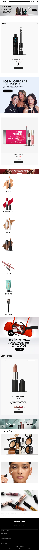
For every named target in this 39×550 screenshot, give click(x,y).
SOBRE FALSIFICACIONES (19, 546)
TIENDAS (29, 548)
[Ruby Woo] (21, 407)
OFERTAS (10, 548)
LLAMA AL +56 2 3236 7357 (19, 525)
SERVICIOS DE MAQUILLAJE (6, 538)
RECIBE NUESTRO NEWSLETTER (7, 540)
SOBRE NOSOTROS (4, 533)
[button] (37, 1)
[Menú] (37, 1)
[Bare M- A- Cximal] (18, 407)
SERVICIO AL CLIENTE (5, 530)
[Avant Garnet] (19, 407)
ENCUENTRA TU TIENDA (5, 535)
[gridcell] (19, 184)
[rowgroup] (19, 245)
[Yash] (15, 407)
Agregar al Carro (18, 162)
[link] (18, 40)
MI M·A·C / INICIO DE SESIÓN (6, 543)
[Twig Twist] (22, 407)
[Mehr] (16, 407)
